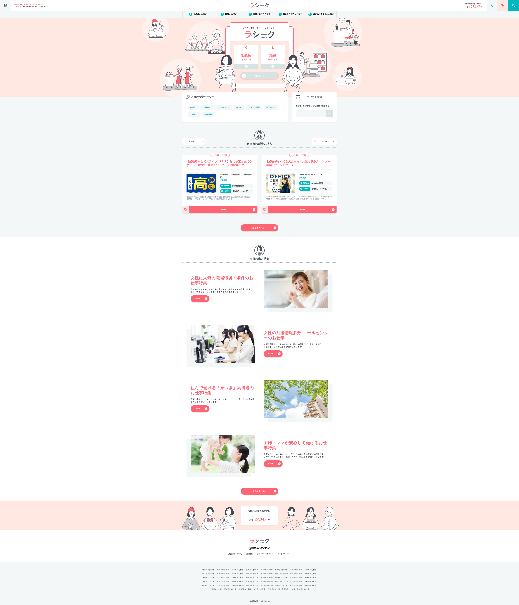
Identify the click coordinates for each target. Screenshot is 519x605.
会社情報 (249, 554)
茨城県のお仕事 (311, 570)
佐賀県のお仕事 (216, 589)
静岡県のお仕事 (281, 578)
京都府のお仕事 (223, 581)
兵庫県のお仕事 (252, 581)
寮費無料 (208, 114)
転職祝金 (206, 107)
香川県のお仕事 (267, 585)
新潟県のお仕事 (296, 574)
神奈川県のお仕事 (281, 574)
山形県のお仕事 (281, 570)
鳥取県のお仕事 (296, 581)
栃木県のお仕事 (208, 574)
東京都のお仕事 (267, 574)
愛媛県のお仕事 (281, 585)
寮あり (239, 107)
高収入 (193, 107)
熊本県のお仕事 (245, 589)
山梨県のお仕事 (238, 578)
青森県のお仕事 (223, 570)
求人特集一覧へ (259, 491)
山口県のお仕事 (238, 585)
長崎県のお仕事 (230, 589)
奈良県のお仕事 (267, 581)
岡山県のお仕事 (208, 585)
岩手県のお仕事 (238, 570)
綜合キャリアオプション (259, 548)
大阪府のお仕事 (238, 581)
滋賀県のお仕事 (208, 581)
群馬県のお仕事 (223, 574)
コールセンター (223, 107)
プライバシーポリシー (265, 554)
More (223, 210)
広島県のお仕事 (223, 585)
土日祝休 (194, 114)
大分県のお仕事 (259, 589)
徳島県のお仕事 (252, 585)
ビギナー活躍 (254, 107)
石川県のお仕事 (208, 578)
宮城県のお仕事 (252, 570)
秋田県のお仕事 (267, 570)
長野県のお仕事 (252, 578)
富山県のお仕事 (311, 574)
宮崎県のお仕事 (274, 589)
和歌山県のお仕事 (281, 581)
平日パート (271, 107)
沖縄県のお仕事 (303, 589)
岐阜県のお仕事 (267, 578)
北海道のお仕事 (208, 570)
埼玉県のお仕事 (238, 574)
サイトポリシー (283, 554)
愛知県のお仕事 (296, 578)
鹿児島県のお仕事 (289, 589)
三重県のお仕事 (311, 578)
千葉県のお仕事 (252, 574)
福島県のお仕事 (296, 570)
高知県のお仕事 (296, 585)
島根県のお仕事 (311, 581)
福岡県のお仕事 (311, 585)
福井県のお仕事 (223, 578)
